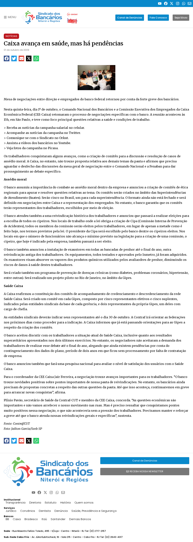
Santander (58, 519)
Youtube (64, 143)
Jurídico (11, 511)
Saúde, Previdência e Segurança (93, 511)
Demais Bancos (80, 519)
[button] (6, 58)
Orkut (63, 138)
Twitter (74, 133)
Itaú (44, 519)
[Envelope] (189, 3)
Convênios (27, 511)
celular (79, 128)
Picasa (53, 148)
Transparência (15, 502)
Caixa (17, 519)
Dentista (45, 511)
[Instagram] (177, 3)
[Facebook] (165, 3)
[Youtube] (159, 3)
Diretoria (35, 502)
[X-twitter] (171, 3)
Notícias (11, 36)
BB (7, 519)
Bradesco (31, 519)
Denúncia (61, 511)
